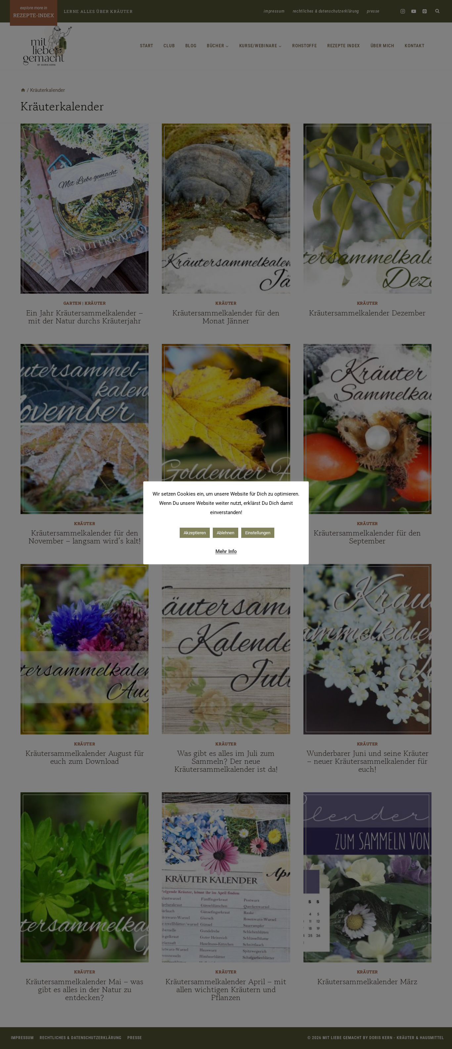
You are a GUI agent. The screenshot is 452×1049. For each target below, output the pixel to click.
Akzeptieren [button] (195, 532)
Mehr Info (226, 551)
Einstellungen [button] (257, 532)
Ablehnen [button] (225, 532)
